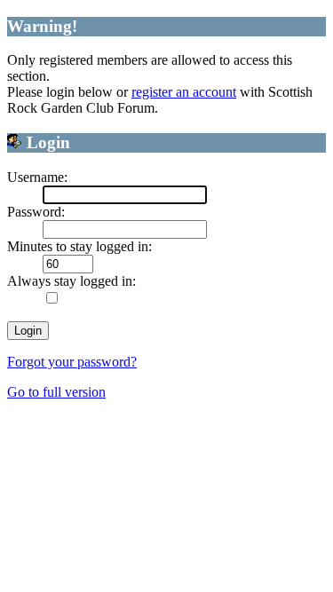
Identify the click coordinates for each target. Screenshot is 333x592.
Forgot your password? (72, 361)
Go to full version (56, 391)
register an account (183, 91)
